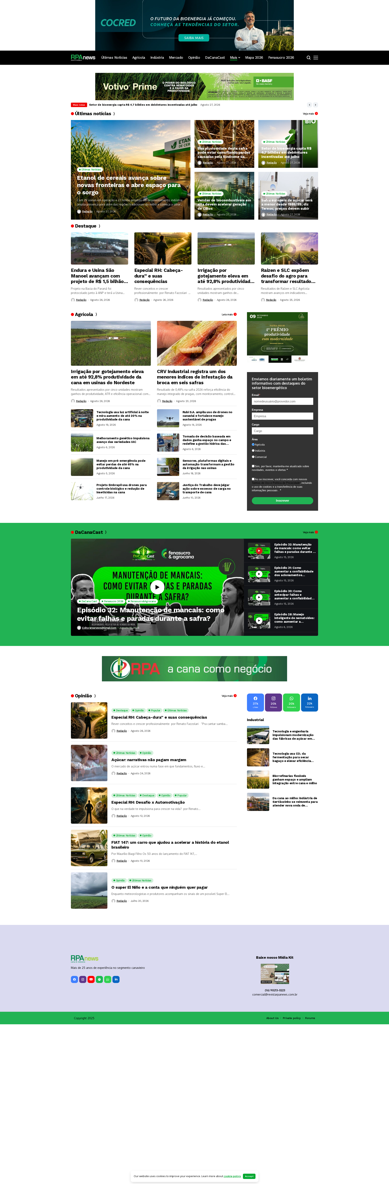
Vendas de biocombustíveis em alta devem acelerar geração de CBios (136, 104)
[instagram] (82, 979)
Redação (87, 211)
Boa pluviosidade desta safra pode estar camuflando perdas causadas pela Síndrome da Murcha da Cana (224, 152)
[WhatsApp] (107, 979)
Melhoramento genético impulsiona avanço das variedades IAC (122, 440)
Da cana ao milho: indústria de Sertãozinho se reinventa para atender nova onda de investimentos (295, 801)
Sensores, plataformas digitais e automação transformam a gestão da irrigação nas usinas (208, 464)
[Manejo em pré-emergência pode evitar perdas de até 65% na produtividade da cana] (82, 467)
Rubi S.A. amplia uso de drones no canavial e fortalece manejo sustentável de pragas (207, 415)
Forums (310, 1018)
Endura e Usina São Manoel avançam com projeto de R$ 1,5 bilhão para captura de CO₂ (97, 276)
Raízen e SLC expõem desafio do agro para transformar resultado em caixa (286, 276)
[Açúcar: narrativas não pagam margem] (89, 763)
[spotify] (99, 979)
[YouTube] (91, 979)
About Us (272, 1018)
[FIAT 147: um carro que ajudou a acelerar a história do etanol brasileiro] (89, 848)
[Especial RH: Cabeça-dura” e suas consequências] (163, 248)
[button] (309, 104)
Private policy (292, 1018)
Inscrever (282, 500)
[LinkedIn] (116, 979)
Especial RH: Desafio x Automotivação (148, 802)
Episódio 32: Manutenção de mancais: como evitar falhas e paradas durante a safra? (150, 614)
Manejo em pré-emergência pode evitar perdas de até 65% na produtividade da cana (120, 464)
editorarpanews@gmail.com (99, 627)
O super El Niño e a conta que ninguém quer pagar (159, 887)
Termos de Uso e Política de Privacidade (276, 482)
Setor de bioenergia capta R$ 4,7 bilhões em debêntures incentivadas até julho (286, 152)
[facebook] (74, 979)
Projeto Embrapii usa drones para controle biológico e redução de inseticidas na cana (121, 488)
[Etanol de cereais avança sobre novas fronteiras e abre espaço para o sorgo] (130, 170)
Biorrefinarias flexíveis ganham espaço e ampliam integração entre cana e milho (295, 779)
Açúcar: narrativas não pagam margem (148, 759)
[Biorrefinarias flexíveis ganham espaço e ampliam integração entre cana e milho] (258, 779)
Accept (249, 1176)
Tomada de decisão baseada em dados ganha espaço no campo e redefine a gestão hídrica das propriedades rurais (207, 440)
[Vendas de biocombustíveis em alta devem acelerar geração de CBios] (224, 196)
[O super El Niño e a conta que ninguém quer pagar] (89, 890)
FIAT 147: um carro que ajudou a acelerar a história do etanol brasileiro (170, 845)
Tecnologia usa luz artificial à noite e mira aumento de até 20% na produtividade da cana (122, 415)
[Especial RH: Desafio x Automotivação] (89, 805)
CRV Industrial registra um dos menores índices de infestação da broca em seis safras (195, 377)
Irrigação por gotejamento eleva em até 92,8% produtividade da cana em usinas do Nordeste (225, 276)
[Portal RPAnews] (83, 58)
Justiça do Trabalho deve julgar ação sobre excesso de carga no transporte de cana (207, 488)
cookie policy (232, 1176)
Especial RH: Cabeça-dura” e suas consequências (158, 276)
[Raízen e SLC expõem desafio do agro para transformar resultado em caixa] (289, 248)
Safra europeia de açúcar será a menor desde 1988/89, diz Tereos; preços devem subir (286, 204)
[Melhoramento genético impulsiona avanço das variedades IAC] (82, 442)
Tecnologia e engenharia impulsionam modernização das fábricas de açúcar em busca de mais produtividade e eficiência (294, 735)
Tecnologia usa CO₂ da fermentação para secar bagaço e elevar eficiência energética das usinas (292, 757)
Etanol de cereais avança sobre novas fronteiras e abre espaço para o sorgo (129, 185)
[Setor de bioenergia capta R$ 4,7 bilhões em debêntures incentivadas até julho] (288, 144)
